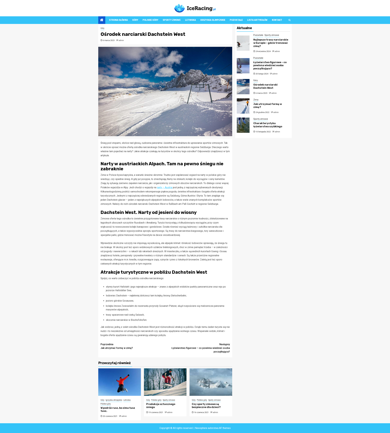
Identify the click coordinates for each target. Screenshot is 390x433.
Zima (255, 99)
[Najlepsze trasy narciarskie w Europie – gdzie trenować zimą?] (243, 43)
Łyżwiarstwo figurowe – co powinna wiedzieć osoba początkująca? (201, 348)
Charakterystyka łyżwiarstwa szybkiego (267, 125)
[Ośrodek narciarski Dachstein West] (243, 86)
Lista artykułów (257, 20)
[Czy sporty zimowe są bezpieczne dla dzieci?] (211, 382)
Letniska (190, 20)
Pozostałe (236, 20)
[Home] (101, 20)
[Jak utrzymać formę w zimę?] (243, 106)
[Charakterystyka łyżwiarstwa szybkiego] (243, 125)
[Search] (289, 20)
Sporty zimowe (172, 20)
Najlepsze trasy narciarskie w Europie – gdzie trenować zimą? (270, 43)
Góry (135, 20)
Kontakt (277, 20)
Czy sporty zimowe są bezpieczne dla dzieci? (206, 406)
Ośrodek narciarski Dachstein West (265, 86)
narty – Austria (164, 187)
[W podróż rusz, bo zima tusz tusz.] (119, 382)
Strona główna (118, 20)
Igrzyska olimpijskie (212, 20)
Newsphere (201, 428)
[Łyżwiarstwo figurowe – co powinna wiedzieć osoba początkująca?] (243, 65)
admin (121, 40)
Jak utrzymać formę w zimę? (117, 346)
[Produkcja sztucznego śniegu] (165, 382)
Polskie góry (150, 20)
